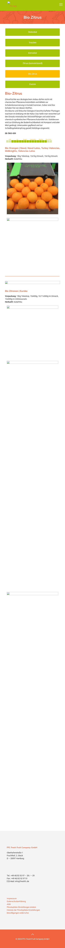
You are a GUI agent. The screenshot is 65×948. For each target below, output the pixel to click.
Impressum (12, 898)
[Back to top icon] (32, 934)
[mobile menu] (60, 4)
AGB (9, 904)
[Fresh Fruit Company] (12, 6)
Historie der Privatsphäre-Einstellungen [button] (23, 910)
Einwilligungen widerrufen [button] (18, 913)
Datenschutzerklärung (16, 901)
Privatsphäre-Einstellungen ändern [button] (21, 907)
